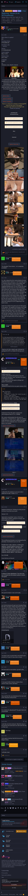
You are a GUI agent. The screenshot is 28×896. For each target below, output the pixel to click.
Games (11, 771)
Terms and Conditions (6, 875)
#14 (26, 693)
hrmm (16, 493)
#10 (26, 602)
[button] (1, 892)
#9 (26, 590)
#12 (26, 667)
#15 (26, 707)
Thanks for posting (15, 108)
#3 (26, 277)
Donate (14, 884)
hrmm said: (5, 334)
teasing (4, 22)
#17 (26, 735)
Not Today (14, 887)
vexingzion (7, 771)
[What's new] (23, 2)
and (11, 320)
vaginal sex (9, 22)
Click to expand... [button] (14, 346)
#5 (26, 368)
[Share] (24, 35)
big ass (4, 18)
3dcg (22, 17)
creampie (13, 18)
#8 (26, 571)
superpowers (19, 20)
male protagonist (6, 20)
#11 (26, 653)
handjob (18, 18)
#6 (26, 489)
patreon (5, 46)
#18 (26, 749)
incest (22, 18)
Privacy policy (5, 873)
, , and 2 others (15, 252)
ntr (14, 20)
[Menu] (2, 2)
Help (3, 877)
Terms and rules (4, 894)
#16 (26, 721)
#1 (26, 34)
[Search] (26, 2)
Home (20, 894)
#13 (26, 679)
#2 (26, 263)
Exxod (7, 851)
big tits (8, 18)
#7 (26, 507)
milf (11, 20)
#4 (26, 331)
